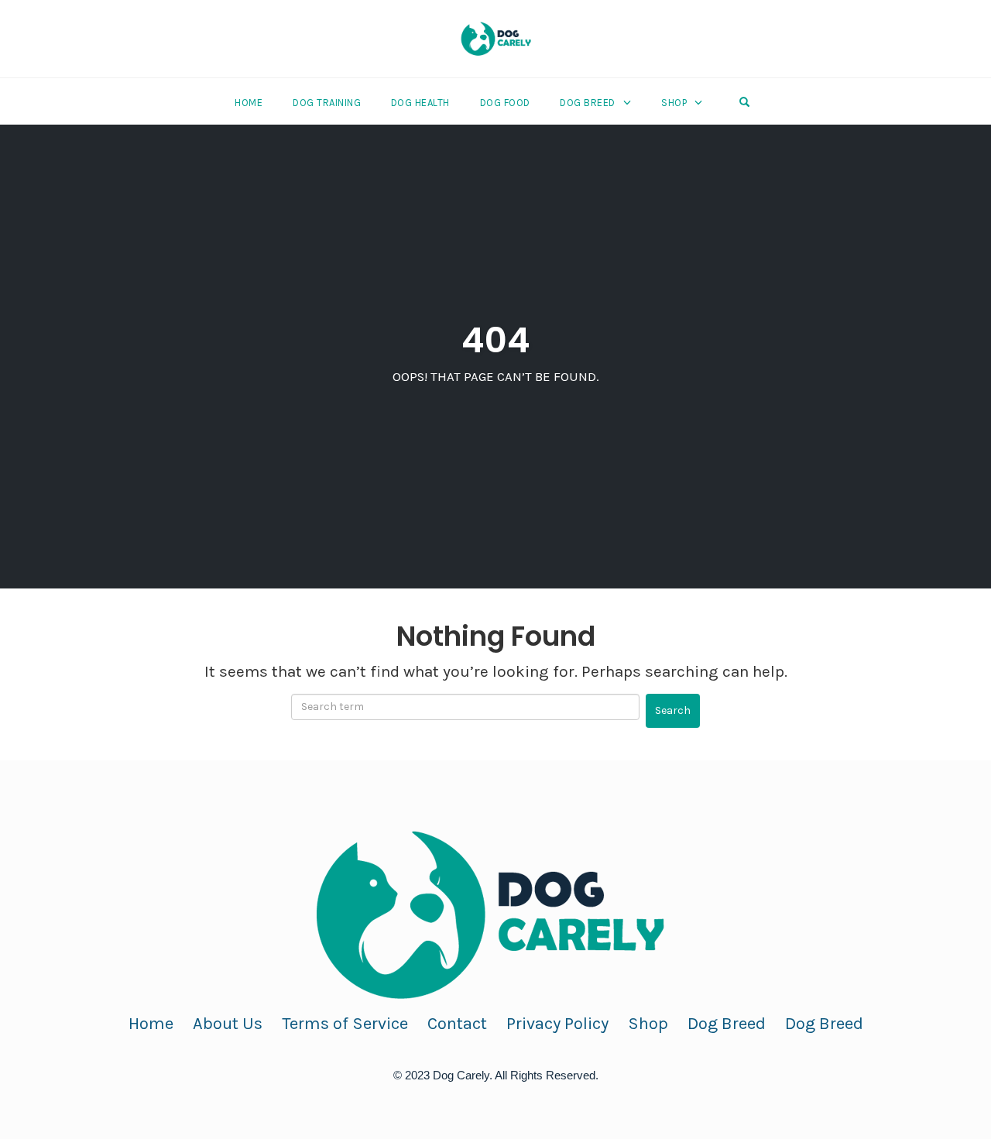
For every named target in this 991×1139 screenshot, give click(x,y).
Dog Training (327, 102)
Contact (457, 1024)
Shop (674, 102)
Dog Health (420, 102)
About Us (227, 1024)
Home (248, 102)
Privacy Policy (557, 1024)
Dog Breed (588, 102)
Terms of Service (345, 1024)
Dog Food (505, 102)
